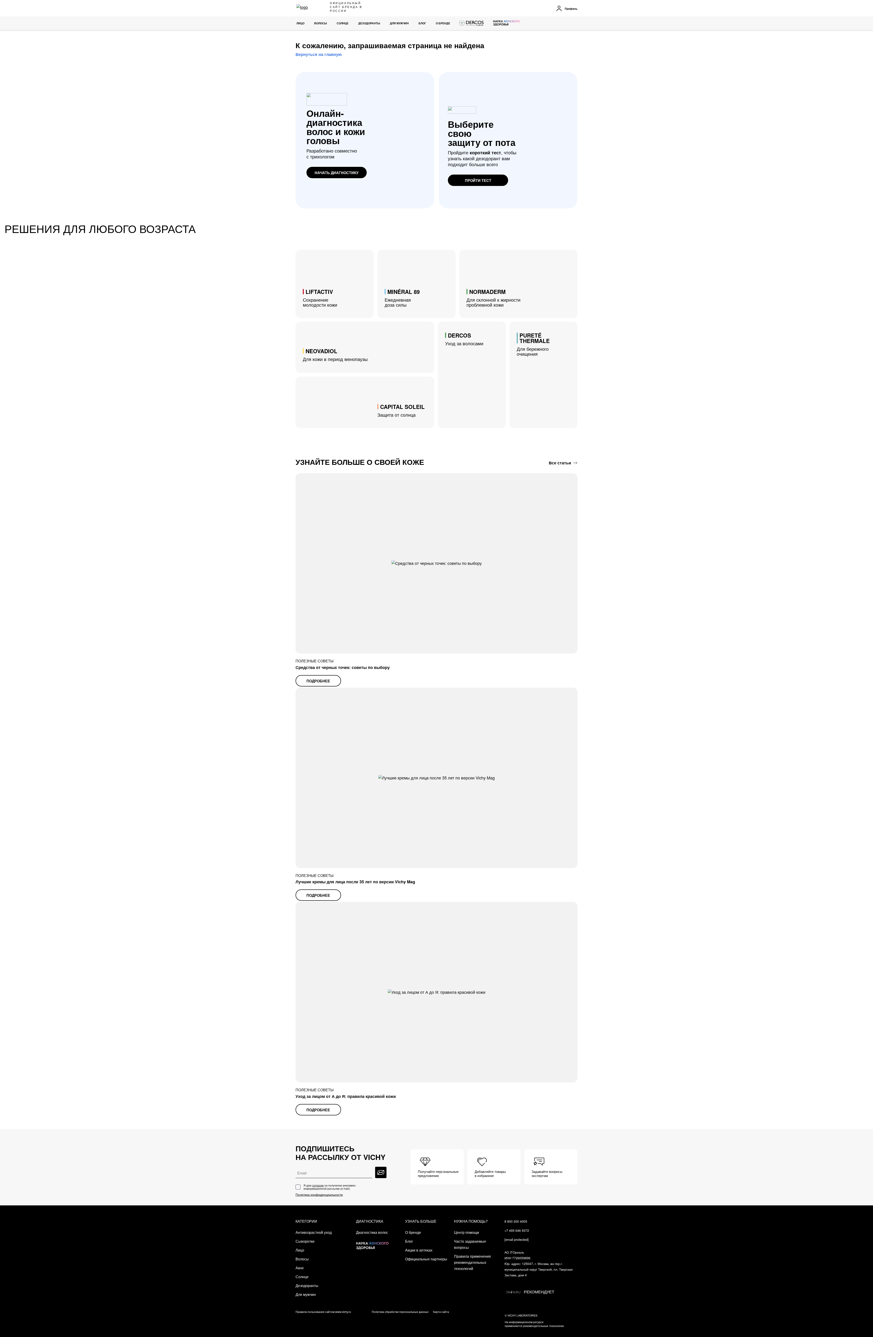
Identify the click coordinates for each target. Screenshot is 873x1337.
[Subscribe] (380, 1172)
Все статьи (560, 463)
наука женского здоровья (506, 23)
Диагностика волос (372, 1232)
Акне (300, 1267)
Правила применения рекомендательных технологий (472, 1262)
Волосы (302, 1259)
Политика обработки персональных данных (400, 1311)
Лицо (300, 23)
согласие (318, 1185)
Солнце (302, 1276)
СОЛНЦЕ (343, 23)
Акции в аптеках (418, 1250)
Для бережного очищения (533, 344)
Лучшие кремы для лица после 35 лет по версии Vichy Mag (355, 882)
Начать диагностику (337, 172)
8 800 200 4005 (515, 1221)
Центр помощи (466, 1232)
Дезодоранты (307, 1285)
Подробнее (318, 681)
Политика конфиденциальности (319, 1194)
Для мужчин (306, 1294)
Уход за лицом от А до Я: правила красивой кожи (346, 1096)
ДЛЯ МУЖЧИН (399, 23)
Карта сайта (441, 1311)
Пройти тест (478, 180)
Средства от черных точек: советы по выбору (343, 667)
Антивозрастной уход (314, 1232)
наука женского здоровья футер (372, 1242)
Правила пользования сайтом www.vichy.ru (323, 1311)
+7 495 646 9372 (516, 1230)
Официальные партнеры (426, 1259)
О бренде (443, 23)
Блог (422, 23)
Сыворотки (305, 1241)
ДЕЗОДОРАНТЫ (369, 23)
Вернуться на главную (319, 54)
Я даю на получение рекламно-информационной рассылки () (330, 1187)
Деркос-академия (472, 23)
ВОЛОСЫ (320, 23)
